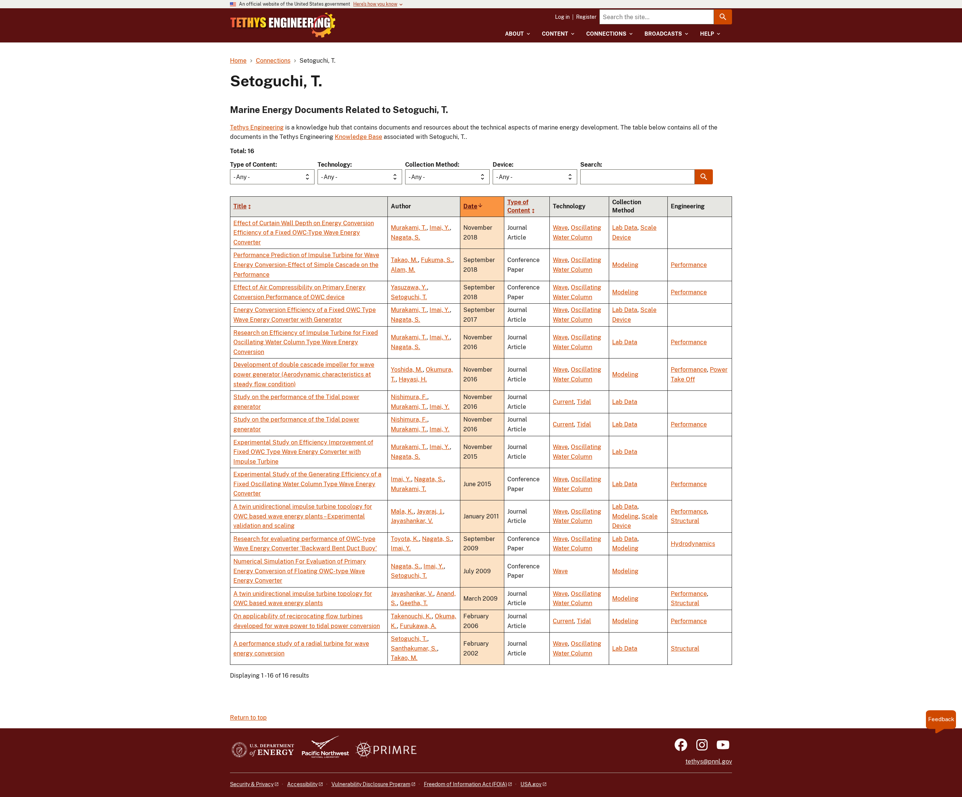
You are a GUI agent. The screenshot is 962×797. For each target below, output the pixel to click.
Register (586, 17)
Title (240, 206)
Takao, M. (404, 260)
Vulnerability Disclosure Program (370, 784)
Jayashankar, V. (412, 520)
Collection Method (431, 164)
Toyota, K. (405, 538)
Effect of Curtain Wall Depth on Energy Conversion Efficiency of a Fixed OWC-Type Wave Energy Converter (303, 233)
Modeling (625, 264)
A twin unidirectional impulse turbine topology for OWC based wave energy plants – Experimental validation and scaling (302, 516)
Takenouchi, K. (411, 616)
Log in (562, 17)
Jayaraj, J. (430, 511)
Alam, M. (403, 269)
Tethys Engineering (257, 127)
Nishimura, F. (409, 397)
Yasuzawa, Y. (409, 287)
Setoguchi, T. (409, 297)
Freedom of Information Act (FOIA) (465, 784)
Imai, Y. (440, 227)
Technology (334, 164)
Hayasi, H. (413, 379)
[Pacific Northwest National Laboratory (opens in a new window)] (322, 750)
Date (473, 206)
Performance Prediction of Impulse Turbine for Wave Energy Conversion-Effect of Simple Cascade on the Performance (306, 265)
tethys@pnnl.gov (708, 761)
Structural (685, 520)
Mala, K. (402, 511)
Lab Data (624, 227)
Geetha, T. (414, 603)
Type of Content (252, 164)
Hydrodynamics (693, 543)
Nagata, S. (405, 237)
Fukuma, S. (436, 260)
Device (502, 164)
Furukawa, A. (418, 626)
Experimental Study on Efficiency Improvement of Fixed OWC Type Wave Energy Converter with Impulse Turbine (303, 452)
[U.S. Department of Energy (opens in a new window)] (263, 750)
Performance (689, 264)
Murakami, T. (409, 227)
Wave (560, 227)
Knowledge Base (358, 136)
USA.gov (531, 784)
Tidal (584, 401)
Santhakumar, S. (414, 648)
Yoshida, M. (407, 369)
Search (590, 164)
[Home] (283, 25)
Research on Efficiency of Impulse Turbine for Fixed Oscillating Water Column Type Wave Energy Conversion (305, 342)
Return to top (248, 717)
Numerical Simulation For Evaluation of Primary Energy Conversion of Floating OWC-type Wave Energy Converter (299, 571)
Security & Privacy (252, 784)
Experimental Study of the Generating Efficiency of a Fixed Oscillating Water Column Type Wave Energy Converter (307, 484)
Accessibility (302, 784)
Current (563, 401)
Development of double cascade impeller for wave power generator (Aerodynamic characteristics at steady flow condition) (303, 374)
